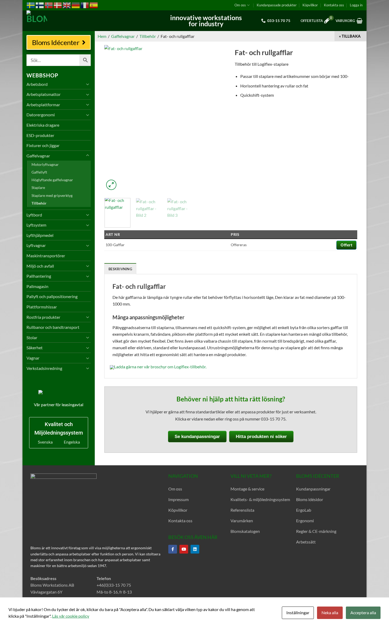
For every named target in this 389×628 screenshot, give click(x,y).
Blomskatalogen (245, 531)
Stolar (31, 337)
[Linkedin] (195, 549)
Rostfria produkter (43, 317)
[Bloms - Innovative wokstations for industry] (59, 20)
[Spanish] (93, 5)
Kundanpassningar (313, 488)
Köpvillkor (310, 5)
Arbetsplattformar (43, 104)
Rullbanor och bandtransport (52, 327)
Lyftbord (34, 214)
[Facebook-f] (172, 549)
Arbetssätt (306, 541)
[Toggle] (87, 84)
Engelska (72, 441)
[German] (75, 5)
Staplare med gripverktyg (52, 195)
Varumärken (241, 520)
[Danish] (57, 5)
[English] (66, 5)
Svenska (45, 441)
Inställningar (297, 612)
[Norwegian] (48, 5)
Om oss (240, 5)
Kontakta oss (334, 5)
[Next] (218, 118)
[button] (356, 5)
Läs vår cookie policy (70, 615)
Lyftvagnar (36, 245)
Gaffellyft (39, 172)
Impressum (178, 499)
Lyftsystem (36, 224)
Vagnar (32, 357)
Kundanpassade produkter (277, 5)
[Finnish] (39, 5)
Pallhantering (38, 275)
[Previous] (113, 118)
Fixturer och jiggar (43, 145)
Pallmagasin (37, 286)
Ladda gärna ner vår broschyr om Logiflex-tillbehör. (160, 366)
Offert (346, 245)
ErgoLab (303, 509)
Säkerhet (34, 347)
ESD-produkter (40, 135)
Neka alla (330, 612)
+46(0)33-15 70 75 (114, 584)
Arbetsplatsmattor (43, 94)
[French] (84, 5)
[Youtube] (183, 549)
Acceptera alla (363, 612)
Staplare (38, 187)
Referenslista (242, 509)
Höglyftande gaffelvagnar (52, 180)
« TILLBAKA (350, 36)
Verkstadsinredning (44, 368)
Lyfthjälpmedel (39, 235)
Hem (102, 36)
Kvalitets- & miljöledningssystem (260, 499)
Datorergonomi (40, 114)
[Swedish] (30, 5)
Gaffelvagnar (38, 155)
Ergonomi (305, 520)
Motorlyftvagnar (45, 164)
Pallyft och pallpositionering (52, 296)
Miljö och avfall (40, 265)
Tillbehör (39, 203)
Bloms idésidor (309, 499)
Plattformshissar (41, 306)
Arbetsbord (37, 84)
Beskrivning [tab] (120, 269)
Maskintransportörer (45, 255)
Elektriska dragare (42, 124)
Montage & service (247, 488)
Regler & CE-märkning (316, 531)
